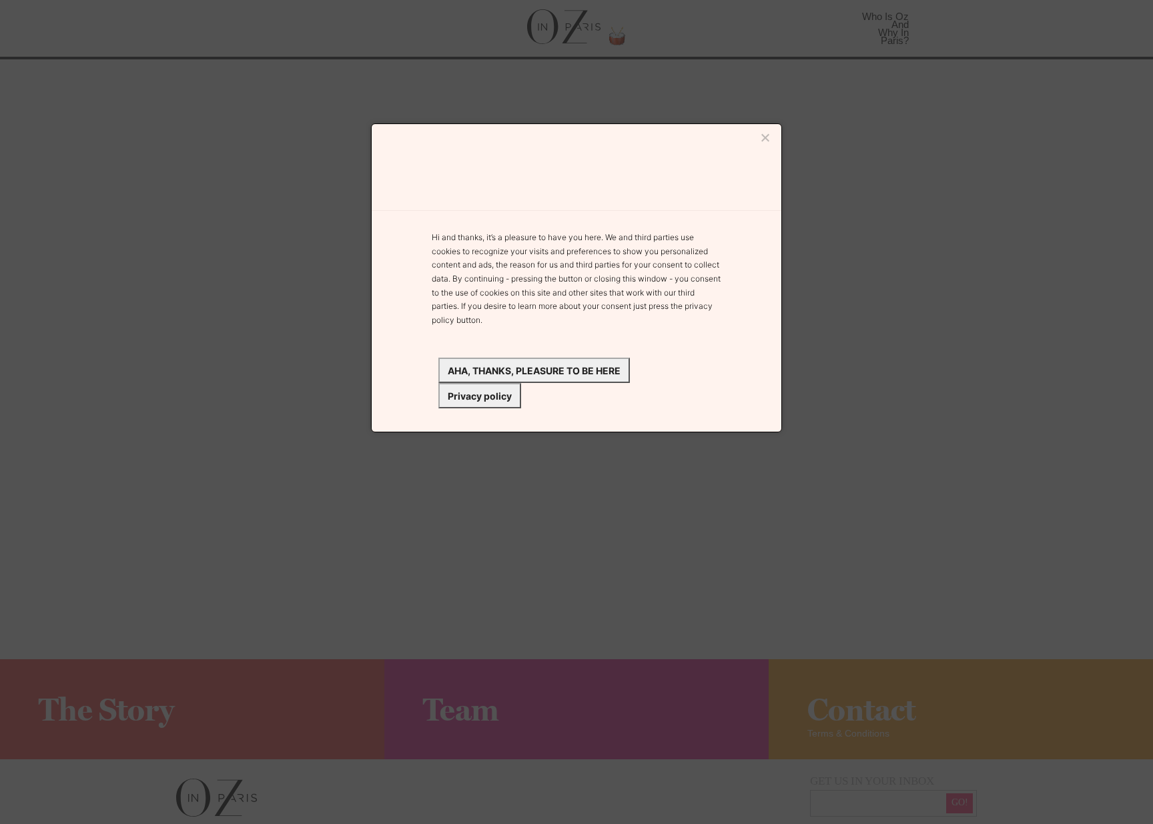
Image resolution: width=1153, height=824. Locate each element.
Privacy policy (480, 396)
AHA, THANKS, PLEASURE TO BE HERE (534, 370)
